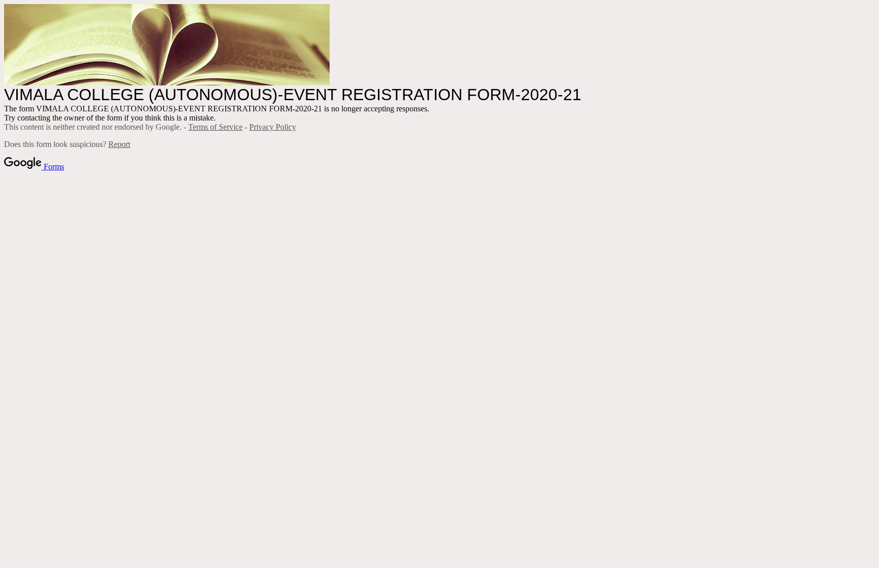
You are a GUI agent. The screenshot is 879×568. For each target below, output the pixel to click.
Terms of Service (215, 127)
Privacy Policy (272, 127)
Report (119, 144)
